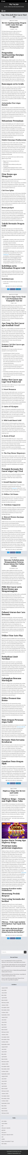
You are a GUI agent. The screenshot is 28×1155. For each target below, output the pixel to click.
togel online (4, 1123)
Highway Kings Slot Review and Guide (14, 792)
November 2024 (5, 1039)
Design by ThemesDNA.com (14, 1153)
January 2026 (5, 1005)
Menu (4, 1)
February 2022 (5, 1113)
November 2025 (5, 1010)
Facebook (13, 289)
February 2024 (5, 1061)
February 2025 (5, 1032)
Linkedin (19, 289)
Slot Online (14, 557)
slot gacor (14, 488)
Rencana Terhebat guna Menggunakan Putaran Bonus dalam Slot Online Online (14, 563)
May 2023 (4, 1083)
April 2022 (4, 1108)
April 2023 (4, 1086)
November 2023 (5, 1069)
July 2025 (4, 1019)
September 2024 (6, 1044)
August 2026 (5, 987)
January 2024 (5, 1064)
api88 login (6, 254)
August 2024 (5, 1046)
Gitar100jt (23, 872)
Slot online (4, 1143)
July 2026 (4, 990)
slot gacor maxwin (6, 1128)
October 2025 (5, 1012)
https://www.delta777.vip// (8, 1141)
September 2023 (6, 1073)
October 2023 (5, 1071)
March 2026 (4, 1000)
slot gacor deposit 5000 (7, 1134)
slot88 (3, 1139)
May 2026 (4, 995)
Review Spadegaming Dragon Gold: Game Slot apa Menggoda (14, 25)
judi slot (3, 1130)
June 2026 (4, 992)
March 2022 (4, 1110)
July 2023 (4, 1078)
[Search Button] (26, 1)
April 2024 (4, 1056)
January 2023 (5, 1093)
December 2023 (5, 1066)
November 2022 (5, 1098)
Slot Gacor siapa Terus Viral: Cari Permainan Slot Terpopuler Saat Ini (14, 299)
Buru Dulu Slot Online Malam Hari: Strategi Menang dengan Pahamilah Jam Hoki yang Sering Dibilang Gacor (14, 966)
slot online (4, 1121)
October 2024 (5, 1041)
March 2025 (4, 1029)
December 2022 (5, 1096)
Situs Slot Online (14, 294)
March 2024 (4, 1059)
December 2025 (5, 1007)
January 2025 (5, 1034)
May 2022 (4, 1105)
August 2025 (5, 1017)
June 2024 (4, 1051)
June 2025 (4, 1022)
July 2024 (4, 1049)
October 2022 (5, 1100)
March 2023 (4, 1088)
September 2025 (6, 1014)
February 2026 (5, 1002)
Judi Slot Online (14, 20)
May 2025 (4, 1024)
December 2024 (5, 1037)
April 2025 (4, 1027)
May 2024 (4, 1054)
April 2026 (4, 997)
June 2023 (4, 1081)
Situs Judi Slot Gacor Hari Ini (16, 286)
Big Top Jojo (14, 4)
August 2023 (5, 1076)
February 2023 (5, 1091)
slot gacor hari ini (21, 726)
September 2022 (6, 1103)
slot (2, 1125)
